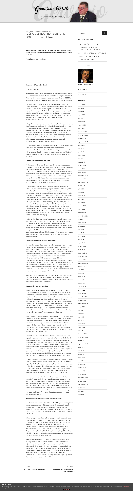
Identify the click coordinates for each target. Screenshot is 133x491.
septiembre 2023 (83, 222)
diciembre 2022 (82, 253)
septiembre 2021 (83, 303)
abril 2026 (81, 118)
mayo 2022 (81, 276)
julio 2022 (81, 270)
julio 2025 (81, 148)
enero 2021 (81, 330)
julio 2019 (81, 391)
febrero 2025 (82, 165)
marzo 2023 (81, 243)
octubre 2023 (82, 219)
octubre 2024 (82, 179)
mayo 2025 (81, 155)
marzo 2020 (81, 364)
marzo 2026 (81, 121)
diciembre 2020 (82, 334)
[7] (67, 359)
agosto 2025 (81, 145)
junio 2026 (81, 111)
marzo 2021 (81, 324)
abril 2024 (81, 199)
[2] (55, 221)
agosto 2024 (81, 185)
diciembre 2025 (82, 132)
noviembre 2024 (83, 175)
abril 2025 (81, 158)
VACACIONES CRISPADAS (86, 60)
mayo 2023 (81, 236)
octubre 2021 (82, 300)
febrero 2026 (82, 125)
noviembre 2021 (82, 297)
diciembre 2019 (82, 374)
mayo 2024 (81, 195)
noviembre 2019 (83, 377)
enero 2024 (81, 209)
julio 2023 (81, 229)
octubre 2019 (82, 381)
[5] (61, 266)
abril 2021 (81, 320)
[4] (54, 251)
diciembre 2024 (82, 172)
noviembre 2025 (83, 135)
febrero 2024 (82, 206)
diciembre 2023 (82, 212)
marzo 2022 (81, 283)
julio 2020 (81, 350)
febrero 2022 (82, 286)
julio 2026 (81, 108)
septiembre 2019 (83, 384)
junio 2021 (81, 313)
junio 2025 (81, 152)
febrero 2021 (82, 327)
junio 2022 (81, 273)
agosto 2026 (81, 105)
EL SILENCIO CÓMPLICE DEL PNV (88, 44)
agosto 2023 (81, 226)
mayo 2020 (81, 357)
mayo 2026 (81, 115)
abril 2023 (81, 239)
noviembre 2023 (83, 216)
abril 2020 (81, 361)
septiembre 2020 (83, 344)
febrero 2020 (82, 367)
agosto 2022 (81, 266)
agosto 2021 (81, 307)
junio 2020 (81, 354)
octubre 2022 (82, 260)
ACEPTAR (66, 489)
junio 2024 (81, 192)
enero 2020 (81, 371)
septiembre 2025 (83, 142)
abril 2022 (81, 280)
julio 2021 (81, 310)
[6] (57, 271)
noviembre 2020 (83, 337)
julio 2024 (81, 189)
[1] (46, 215)
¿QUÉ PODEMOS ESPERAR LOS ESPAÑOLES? (92, 53)
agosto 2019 (81, 387)
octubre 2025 (82, 138)
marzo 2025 (81, 162)
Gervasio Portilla (44, 31)
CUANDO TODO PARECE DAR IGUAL (89, 56)
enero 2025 (81, 169)
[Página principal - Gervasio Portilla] (66, 11)
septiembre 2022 (83, 263)
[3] (49, 249)
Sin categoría (82, 94)
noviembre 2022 (83, 256)
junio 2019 (81, 394)
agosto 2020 (82, 347)
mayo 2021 (81, 317)
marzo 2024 (81, 202)
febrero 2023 (82, 246)
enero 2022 (81, 290)
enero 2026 (81, 128)
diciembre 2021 (82, 293)
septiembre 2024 (83, 182)
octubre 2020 (82, 340)
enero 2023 (81, 249)
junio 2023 (81, 233)
